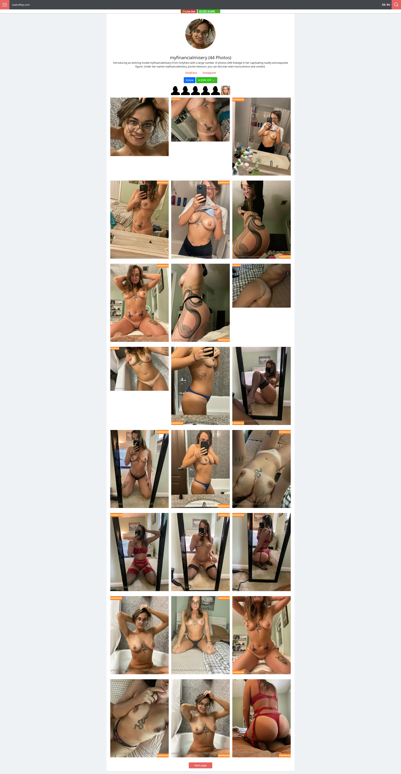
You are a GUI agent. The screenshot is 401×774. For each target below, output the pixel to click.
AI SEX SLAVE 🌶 (209, 11)
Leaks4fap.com (21, 4)
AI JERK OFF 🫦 (206, 80)
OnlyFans (191, 73)
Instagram (209, 73)
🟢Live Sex (188, 11)
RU (388, 4)
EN (383, 4)
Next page (201, 765)
